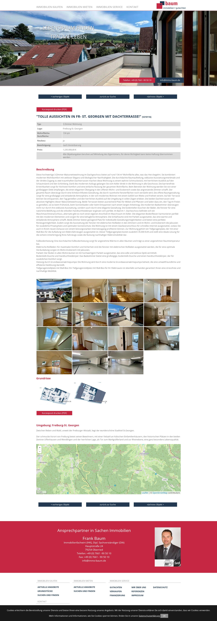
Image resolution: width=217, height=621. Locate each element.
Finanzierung (117, 595)
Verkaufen (116, 591)
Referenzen (137, 591)
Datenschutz (160, 587)
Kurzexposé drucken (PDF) (54, 109)
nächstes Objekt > (155, 96)
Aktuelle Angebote (48, 587)
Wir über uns (138, 587)
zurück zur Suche (108, 96)
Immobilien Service (109, 7)
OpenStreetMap (160, 492)
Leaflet (145, 492)
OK (164, 615)
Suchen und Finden (48, 595)
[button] (40, 447)
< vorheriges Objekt (60, 96)
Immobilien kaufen (49, 7)
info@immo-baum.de (170, 80)
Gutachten (116, 587)
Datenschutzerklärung (149, 615)
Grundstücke (45, 591)
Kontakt (132, 7)
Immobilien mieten (79, 7)
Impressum (137, 595)
